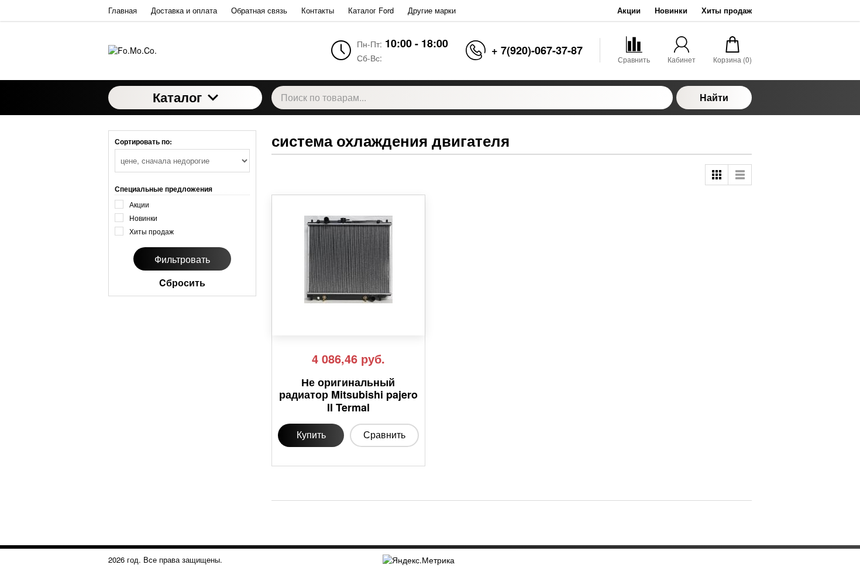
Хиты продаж (726, 10)
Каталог (177, 97)
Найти (714, 97)
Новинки (671, 10)
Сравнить (384, 434)
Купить (311, 434)
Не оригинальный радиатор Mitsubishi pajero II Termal (348, 395)
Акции (629, 10)
